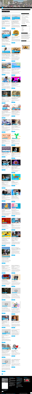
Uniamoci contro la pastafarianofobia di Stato (15, 83)
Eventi (7, 7)
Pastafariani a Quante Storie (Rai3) (16, 224)
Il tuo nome (3, 378)
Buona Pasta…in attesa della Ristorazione (16, 140)
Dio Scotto (23, 16)
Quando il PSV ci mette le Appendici (5, 69)
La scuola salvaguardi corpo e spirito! (6, 126)
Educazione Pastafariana (7, 34)
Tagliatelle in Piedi (28, 22)
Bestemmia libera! (4, 294)
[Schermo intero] (29, 381)
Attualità (5, 7)
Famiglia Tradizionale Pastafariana (25, 17)
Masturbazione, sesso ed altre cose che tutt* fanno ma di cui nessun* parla (6, 238)
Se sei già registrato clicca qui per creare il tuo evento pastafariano (12, 385)
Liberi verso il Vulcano (24, 18)
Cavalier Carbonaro (8, 41)
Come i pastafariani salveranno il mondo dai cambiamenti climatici (16, 360)
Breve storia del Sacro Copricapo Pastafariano (5, 111)
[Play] (24, 381)
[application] (27, 380)
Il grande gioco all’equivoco (16, 309)
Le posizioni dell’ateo (14, 294)
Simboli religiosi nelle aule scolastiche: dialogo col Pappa (6, 54)
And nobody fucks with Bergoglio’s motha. (5, 321)
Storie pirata (7, 36)
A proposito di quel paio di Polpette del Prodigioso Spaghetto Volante (15, 167)
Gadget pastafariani (4, 278)
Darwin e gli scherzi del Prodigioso (15, 181)
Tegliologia (3, 19)
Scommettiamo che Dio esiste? (16, 321)
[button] (21, 47)
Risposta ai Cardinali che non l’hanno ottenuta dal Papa (6, 351)
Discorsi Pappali (26, 16)
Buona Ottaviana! (14, 209)
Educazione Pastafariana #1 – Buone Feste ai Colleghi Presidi (16, 248)
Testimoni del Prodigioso (5, 258)
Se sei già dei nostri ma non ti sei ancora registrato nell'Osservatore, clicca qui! (12, 383)
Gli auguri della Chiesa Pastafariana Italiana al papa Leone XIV (6, 22)
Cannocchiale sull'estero (7, 17)
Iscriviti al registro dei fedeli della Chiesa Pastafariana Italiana (12, 379)
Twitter (22, 28)
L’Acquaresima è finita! (5, 153)
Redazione (13, 7)
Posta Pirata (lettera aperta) (5, 318)
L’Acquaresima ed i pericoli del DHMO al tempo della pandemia (6, 182)
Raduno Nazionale (23, 22)
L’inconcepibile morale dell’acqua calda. (15, 351)
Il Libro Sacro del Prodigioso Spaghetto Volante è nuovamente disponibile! (6, 40)
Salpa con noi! (16, 7)
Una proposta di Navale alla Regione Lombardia (16, 330)
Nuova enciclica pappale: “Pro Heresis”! (6, 83)
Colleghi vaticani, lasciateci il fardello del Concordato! (16, 111)
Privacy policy (3, 393)
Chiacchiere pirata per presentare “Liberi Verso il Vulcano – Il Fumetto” (15, 238)
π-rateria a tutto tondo (5, 166)
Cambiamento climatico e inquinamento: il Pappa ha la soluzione (16, 55)
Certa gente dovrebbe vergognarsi (5, 196)
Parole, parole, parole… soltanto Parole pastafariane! (6, 225)
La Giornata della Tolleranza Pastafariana (6, 210)
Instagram (23, 29)
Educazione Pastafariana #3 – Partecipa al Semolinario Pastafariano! (6, 266)
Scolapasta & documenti (4, 108)
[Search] (29, 11)
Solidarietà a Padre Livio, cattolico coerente (15, 196)
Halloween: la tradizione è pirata (5, 98)
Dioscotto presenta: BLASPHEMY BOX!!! (5, 280)
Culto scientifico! (6, 163)
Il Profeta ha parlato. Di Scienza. (5, 336)
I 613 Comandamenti (4, 307)
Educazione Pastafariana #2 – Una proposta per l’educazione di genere (16, 266)
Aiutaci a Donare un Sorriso (16, 36)
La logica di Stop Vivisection (6, 365)
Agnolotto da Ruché (17, 322)
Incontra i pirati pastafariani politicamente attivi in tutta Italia (12, 381)
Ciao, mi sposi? (14, 280)
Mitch (14, 393)
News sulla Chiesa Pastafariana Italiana (5, 18)
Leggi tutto (13, 28)
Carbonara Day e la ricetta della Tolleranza (6, 140)
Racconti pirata (3, 36)
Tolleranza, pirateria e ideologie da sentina (16, 153)
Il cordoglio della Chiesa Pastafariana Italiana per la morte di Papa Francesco (15, 22)
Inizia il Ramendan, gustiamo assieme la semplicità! (16, 126)
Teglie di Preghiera (23, 23)
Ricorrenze (13, 81)
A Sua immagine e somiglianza (16, 97)
